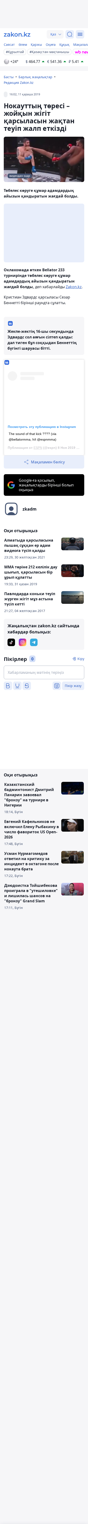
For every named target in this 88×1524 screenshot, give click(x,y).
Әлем (23, 44)
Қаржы (36, 44)
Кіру (80, 658)
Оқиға (51, 44)
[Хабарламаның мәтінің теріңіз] (44, 672)
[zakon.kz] (17, 34)
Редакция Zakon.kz (19, 82)
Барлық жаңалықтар (35, 77)
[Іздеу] (69, 34)
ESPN (38, 448)
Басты (9, 77)
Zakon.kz (74, 286)
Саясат (9, 44)
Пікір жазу (73, 685)
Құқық (64, 44)
